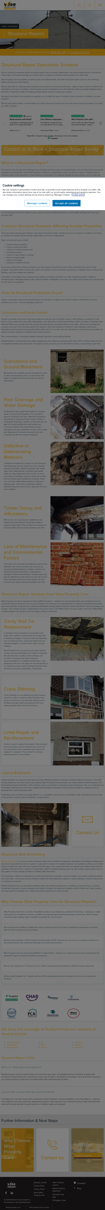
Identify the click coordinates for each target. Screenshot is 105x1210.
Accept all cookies (66, 203)
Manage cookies (37, 203)
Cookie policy (78, 195)
